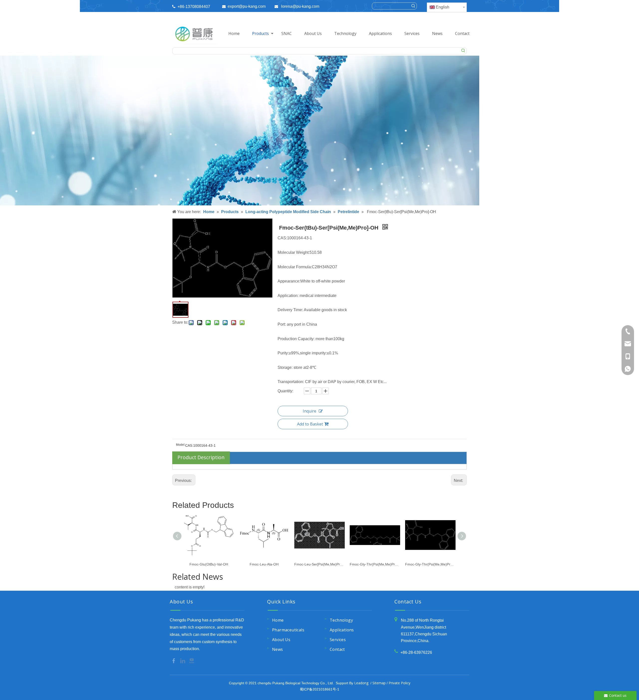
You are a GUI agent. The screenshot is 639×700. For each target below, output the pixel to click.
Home (234, 33)
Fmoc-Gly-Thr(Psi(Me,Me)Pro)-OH (375, 564)
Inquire (309, 411)
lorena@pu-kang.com (300, 6)
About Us (313, 33)
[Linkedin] (183, 660)
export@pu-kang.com (247, 6)
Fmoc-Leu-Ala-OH (264, 564)
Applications (380, 33)
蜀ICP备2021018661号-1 (319, 689)
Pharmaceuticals (288, 630)
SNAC (286, 33)
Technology (345, 33)
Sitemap (379, 683)
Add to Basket (310, 424)
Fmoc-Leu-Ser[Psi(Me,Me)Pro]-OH (319, 564)
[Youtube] (192, 660)
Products (260, 33)
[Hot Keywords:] (413, 6)
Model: (180, 444)
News (437, 33)
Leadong (361, 683)
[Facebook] (174, 660)
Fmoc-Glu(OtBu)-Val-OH (208, 564)
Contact (462, 33)
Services (412, 33)
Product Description (201, 457)
